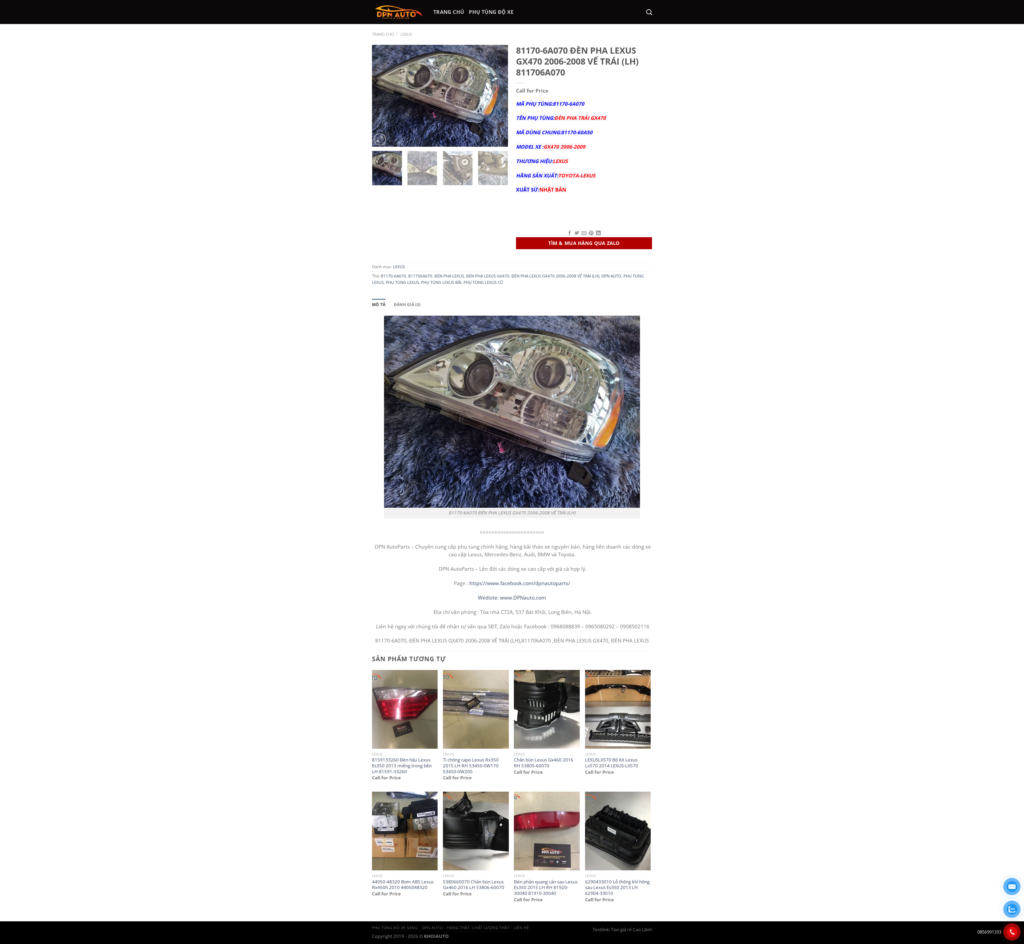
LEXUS (406, 34)
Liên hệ (521, 927)
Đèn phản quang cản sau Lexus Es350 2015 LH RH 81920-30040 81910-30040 (546, 887)
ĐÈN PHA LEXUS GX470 (487, 276)
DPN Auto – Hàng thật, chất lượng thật (466, 927)
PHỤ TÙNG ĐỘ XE (491, 12)
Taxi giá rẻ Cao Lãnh (631, 929)
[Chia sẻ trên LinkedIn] (598, 233)
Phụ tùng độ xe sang (395, 927)
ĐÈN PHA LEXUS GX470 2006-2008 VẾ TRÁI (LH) (555, 276)
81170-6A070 (393, 276)
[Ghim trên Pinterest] (591, 233)
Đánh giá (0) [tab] (407, 304)
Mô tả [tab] (379, 304)
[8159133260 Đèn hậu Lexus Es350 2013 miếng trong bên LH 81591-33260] (405, 709)
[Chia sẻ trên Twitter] (576, 233)
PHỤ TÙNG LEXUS (402, 282)
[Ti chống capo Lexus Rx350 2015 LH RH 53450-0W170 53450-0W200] (476, 709)
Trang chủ (383, 34)
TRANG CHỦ (448, 12)
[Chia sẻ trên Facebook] (569, 233)
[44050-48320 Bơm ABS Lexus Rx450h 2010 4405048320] (405, 831)
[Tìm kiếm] (649, 12)
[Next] (498, 96)
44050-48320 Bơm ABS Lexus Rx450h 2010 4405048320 (403, 884)
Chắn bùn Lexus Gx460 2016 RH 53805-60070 (543, 762)
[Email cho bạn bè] (584, 233)
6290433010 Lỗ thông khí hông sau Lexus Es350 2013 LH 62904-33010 (617, 887)
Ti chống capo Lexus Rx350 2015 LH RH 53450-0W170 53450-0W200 (471, 765)
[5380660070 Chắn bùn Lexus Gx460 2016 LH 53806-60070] (476, 831)
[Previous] (381, 96)
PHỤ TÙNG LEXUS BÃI (441, 282)
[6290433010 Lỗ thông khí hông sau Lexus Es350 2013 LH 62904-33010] (618, 831)
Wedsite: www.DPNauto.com (512, 597)
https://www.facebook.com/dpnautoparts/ (519, 583)
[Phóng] (380, 139)
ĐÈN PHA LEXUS (449, 276)
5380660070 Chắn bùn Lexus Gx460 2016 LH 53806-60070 (473, 884)
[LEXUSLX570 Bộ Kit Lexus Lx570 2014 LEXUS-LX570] (618, 709)
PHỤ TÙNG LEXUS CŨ (483, 282)
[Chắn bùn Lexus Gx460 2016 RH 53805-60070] (547, 709)
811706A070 (420, 276)
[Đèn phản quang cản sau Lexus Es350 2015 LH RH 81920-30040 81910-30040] (547, 831)
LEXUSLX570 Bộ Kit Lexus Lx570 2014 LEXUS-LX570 (611, 762)
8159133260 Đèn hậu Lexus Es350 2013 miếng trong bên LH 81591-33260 (402, 765)
